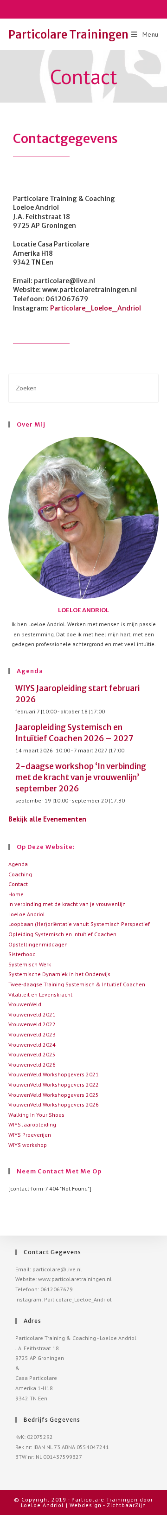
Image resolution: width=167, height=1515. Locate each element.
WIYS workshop (27, 1144)
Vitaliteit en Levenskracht (40, 994)
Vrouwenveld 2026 (32, 1064)
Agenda (18, 864)
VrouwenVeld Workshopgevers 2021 (53, 1074)
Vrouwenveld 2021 (32, 1014)
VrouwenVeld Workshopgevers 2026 (53, 1104)
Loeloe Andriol (26, 914)
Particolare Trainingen (68, 34)
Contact (18, 884)
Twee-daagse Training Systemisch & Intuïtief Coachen (76, 984)
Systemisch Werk (29, 964)
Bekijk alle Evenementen (47, 819)
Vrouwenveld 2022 (32, 1024)
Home (16, 894)
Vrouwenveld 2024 (32, 1044)
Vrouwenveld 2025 (32, 1054)
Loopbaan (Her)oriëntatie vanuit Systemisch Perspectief (79, 923)
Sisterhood (22, 954)
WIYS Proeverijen (29, 1134)
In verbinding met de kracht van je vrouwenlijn (67, 903)
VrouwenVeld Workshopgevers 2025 (53, 1094)
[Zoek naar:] (83, 387)
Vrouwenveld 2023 (32, 1034)
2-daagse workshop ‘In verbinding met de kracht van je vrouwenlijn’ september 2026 (80, 777)
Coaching (20, 874)
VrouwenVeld (24, 1004)
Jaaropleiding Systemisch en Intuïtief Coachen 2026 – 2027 (74, 733)
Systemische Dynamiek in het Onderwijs (59, 974)
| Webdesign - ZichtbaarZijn (106, 1505)
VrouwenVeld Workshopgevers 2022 (53, 1084)
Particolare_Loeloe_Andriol (95, 308)
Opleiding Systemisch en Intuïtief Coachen (62, 934)
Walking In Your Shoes (36, 1114)
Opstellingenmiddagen (38, 944)
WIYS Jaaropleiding (32, 1124)
